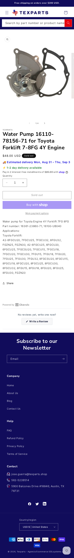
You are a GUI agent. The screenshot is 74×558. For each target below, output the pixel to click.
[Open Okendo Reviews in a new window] (16, 304)
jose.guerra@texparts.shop (29, 474)
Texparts (21, 551)
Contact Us (13, 408)
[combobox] (37, 23)
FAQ (9, 430)
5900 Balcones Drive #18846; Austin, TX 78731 (37, 489)
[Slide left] (29, 123)
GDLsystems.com (57, 551)
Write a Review (40, 322)
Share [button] (10, 283)
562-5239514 (20, 480)
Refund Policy (15, 438)
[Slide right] (44, 123)
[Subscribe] (63, 359)
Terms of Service (17, 453)
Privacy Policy (15, 446)
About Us (12, 393)
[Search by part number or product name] (68, 23)
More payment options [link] (37, 213)
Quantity (7, 175)
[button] (7, 12)
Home (10, 385)
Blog (9, 400)
